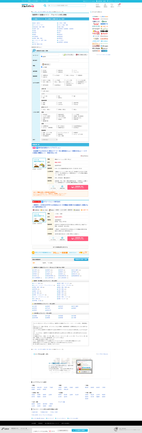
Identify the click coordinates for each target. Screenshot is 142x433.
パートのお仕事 (81, 80)
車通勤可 (75, 132)
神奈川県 (39, 387)
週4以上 (60, 97)
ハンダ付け (61, 40)
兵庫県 (65, 387)
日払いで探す (54, 412)
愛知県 (86, 387)
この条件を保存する (63, 430)
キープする (53, 188)
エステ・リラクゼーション (40, 296)
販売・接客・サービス (63, 283)
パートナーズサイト (61, 418)
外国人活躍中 (61, 116)
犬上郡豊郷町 (37, 277)
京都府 (71, 387)
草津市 (35, 272)
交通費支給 (45, 126)
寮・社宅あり (61, 126)
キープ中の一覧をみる (102, 354)
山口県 (98, 394)
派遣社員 (60, 72)
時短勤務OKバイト (82, 82)
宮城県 (38, 394)
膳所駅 (61, 317)
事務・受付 (61, 293)
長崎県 (51, 404)
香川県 (92, 396)
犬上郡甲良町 (50, 277)
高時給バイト (81, 83)
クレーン (36, 42)
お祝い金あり (46, 91)
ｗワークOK (69, 80)
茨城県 (33, 389)
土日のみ (60, 104)
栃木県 (38, 389)
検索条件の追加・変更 (81, 259)
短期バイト (69, 82)
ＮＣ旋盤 (45, 67)
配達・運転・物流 (62, 287)
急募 (44, 119)
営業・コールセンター (39, 294)
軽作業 (35, 289)
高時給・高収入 (62, 109)
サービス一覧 (24, 428)
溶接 (35, 30)
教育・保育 (61, 294)
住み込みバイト (70, 83)
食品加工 (60, 34)
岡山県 (92, 394)
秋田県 (44, 396)
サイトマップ (50, 418)
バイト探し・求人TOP (37, 11)
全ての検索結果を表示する (60, 247)
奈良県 (59, 389)
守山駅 (48, 315)
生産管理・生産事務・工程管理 (65, 28)
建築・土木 (36, 291)
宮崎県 (44, 406)
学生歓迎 (45, 114)
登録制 (59, 119)
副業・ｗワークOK (47, 132)
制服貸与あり (61, 127)
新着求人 (98, 6)
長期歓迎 (80, 75)
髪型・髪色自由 (46, 134)
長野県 (59, 394)
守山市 (48, 272)
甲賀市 (74, 272)
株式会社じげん (15, 428)
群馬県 (44, 389)
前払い (75, 109)
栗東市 (61, 272)
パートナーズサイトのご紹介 (104, 54)
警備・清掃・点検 (38, 287)
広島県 (86, 394)
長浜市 (61, 270)
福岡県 (33, 404)
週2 (74, 96)
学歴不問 (75, 119)
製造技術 (60, 36)
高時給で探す (44, 412)
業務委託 (45, 72)
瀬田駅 (48, 317)
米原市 (35, 275)
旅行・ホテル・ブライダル (64, 285)
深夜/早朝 (75, 102)
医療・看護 (61, 291)
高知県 (86, 398)
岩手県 (33, 396)
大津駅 (74, 317)
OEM (35, 32)
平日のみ (75, 104)
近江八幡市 (75, 270)
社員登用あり (57, 85)
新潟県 (65, 394)
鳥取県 (86, 396)
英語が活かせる (77, 117)
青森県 (38, 396)
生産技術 (36, 36)
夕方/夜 (60, 102)
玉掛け (60, 30)
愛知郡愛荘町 (76, 275)
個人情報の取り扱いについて (52, 423)
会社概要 (34, 423)
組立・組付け (37, 23)
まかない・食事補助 (48, 127)
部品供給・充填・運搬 (39, 27)
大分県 (33, 406)
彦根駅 (35, 315)
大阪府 (59, 387)
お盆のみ (45, 77)
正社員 (44, 70)
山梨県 (71, 394)
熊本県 (38, 404)
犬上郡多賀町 (63, 277)
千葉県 (51, 387)
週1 (59, 96)
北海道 (33, 394)
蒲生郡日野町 (50, 275)
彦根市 (48, 270)
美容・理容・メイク (63, 296)
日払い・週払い (46, 109)
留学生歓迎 (45, 85)
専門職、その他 (37, 300)
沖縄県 (50, 406)
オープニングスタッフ (63, 132)
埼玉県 (45, 387)
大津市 (35, 270)
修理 (35, 34)
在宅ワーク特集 (46, 80)
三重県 (103, 387)
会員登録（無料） (102, 1)
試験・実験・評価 (38, 38)
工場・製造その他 (38, 44)
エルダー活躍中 (46, 116)
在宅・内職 (61, 135)
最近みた (112, 6)
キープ (119, 5)
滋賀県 (44, 11)
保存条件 (105, 6)
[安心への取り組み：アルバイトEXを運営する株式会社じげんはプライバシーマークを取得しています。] (116, 429)
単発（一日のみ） (70, 75)
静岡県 (92, 387)
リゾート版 (62, 402)
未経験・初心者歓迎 (78, 116)
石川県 (59, 396)
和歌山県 (66, 389)
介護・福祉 (36, 293)
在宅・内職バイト (47, 82)
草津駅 (74, 315)
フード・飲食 (37, 283)
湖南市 (48, 274)
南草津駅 (36, 317)
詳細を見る (62, 188)
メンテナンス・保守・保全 (40, 40)
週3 (44, 97)
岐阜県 (98, 387)
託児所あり (76, 127)
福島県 (44, 394)
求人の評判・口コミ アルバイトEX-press (42, 415)
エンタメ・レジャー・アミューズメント (43, 285)
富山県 (76, 394)
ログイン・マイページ (114, 1)
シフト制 (45, 96)
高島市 (61, 274)
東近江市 (75, 274)
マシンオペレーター (38, 25)
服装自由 (60, 134)
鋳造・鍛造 (61, 27)
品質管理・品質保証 (63, 42)
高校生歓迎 (69, 85)
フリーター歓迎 (62, 117)
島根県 (103, 394)
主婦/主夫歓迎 (46, 117)
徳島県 (103, 396)
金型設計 (60, 38)
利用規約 (40, 423)
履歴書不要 (45, 121)
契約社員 (60, 70)
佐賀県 (38, 406)
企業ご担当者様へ (65, 423)
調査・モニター (62, 298)
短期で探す (35, 412)
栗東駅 (61, 315)
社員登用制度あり (77, 126)
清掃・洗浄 (36, 28)
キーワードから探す (73, 418)
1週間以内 (45, 75)
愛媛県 (98, 396)
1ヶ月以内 (56, 75)
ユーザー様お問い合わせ (38, 418)
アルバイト (76, 72)
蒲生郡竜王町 (63, 275)
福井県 (65, 396)
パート (75, 70)
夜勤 (44, 104)
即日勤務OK (46, 135)
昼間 (44, 102)
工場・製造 (48, 11)
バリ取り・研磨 (62, 23)
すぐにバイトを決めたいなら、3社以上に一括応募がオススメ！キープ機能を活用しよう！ (60, 252)
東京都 (33, 387)
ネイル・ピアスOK (78, 134)
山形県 (50, 394)
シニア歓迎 (57, 80)
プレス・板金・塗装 (63, 25)
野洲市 (35, 274)
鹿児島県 (45, 404)
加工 (59, 32)
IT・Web (36, 298)
